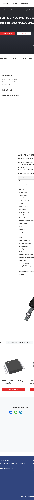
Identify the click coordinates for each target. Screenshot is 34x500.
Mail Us (24, 33)
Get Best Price (7, 33)
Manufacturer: (22, 181)
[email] (10, 412)
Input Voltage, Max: (24, 212)
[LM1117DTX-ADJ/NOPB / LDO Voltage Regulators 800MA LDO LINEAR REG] (13, 366)
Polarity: (21, 203)
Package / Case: (23, 192)
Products (8, 10)
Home (1, 10)
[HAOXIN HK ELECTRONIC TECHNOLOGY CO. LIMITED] (5, 3)
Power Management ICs (19, 10)
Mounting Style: (23, 189)
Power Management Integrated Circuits (19, 342)
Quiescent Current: (24, 206)
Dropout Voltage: (23, 223)
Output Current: (23, 198)
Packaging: (22, 229)
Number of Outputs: (24, 200)
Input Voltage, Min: (24, 209)
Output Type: (22, 215)
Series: (21, 226)
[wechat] (15, 412)
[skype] (20, 412)
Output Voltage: (23, 195)
